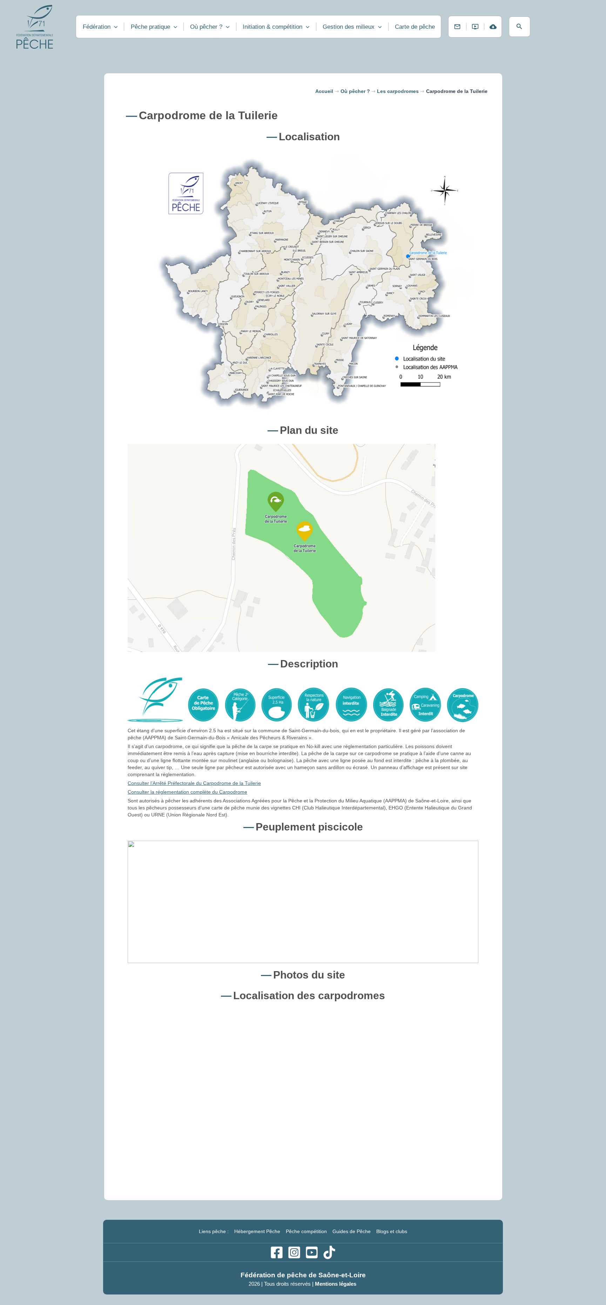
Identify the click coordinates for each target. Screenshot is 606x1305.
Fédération (96, 26)
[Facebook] (276, 1252)
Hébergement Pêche (257, 1231)
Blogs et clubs (391, 1231)
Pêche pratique (150, 26)
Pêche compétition (306, 1231)
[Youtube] (311, 1252)
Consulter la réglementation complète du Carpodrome (187, 792)
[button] (519, 26)
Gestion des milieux (349, 26)
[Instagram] (294, 1252)
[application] (113, 26)
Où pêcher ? (206, 26)
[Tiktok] (329, 1252)
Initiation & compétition (272, 26)
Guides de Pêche (351, 1231)
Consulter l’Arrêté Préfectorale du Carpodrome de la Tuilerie (194, 783)
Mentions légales (336, 1284)
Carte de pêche (415, 26)
